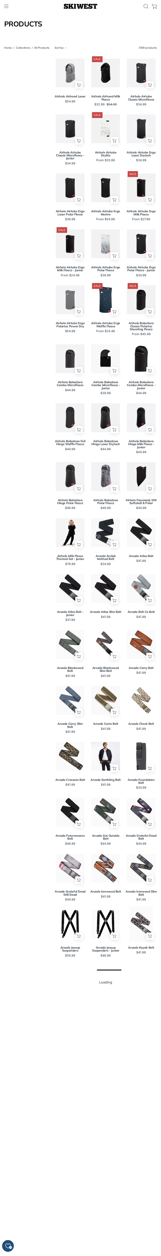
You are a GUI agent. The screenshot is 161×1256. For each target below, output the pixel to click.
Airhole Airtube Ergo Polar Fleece (105, 269)
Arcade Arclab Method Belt (106, 558)
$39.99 (70, 219)
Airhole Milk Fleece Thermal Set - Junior (70, 558)
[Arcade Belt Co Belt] (141, 588)
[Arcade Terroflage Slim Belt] (105, 1148)
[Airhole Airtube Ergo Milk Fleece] (141, 188)
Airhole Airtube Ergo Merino (105, 213)
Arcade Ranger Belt (105, 1003)
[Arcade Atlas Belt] (141, 532)
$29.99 (141, 1011)
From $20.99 (105, 160)
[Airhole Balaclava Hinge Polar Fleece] (70, 476)
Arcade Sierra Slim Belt (106, 1117)
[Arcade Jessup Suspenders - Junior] (105, 924)
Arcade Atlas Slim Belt (105, 611)
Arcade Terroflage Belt (70, 1173)
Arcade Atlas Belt (141, 556)
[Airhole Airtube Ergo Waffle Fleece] (105, 300)
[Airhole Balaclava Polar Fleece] (105, 476)
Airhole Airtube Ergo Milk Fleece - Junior (70, 269)
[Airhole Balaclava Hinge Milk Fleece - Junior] (141, 418)
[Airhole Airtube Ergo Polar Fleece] (105, 244)
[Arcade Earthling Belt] (105, 756)
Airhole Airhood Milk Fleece (105, 98)
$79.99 (70, 563)
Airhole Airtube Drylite (106, 154)
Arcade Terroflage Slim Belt (105, 1173)
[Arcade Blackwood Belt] (70, 644)
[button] (145, 6)
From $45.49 (141, 334)
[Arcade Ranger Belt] (105, 980)
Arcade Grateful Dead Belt (141, 837)
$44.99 (70, 390)
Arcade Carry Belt (141, 667)
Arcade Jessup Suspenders (70, 949)
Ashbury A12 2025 (141, 1227)
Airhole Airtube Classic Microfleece (141, 98)
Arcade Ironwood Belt (105, 891)
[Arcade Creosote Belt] (70, 756)
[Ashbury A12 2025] (141, 1204)
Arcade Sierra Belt (70, 1115)
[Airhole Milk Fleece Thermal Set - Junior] (70, 532)
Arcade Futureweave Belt (70, 837)
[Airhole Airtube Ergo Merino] (105, 188)
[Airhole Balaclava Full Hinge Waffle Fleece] (70, 418)
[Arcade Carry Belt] (141, 644)
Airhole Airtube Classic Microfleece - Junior (70, 155)
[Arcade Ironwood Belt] (105, 868)
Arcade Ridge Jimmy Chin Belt (106, 1061)
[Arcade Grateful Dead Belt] (141, 812)
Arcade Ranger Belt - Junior (141, 1005)
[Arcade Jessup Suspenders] (70, 924)
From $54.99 (105, 219)
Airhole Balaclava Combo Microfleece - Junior (105, 385)
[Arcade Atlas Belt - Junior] (70, 588)
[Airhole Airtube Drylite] (105, 129)
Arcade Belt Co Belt (141, 611)
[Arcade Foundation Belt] (141, 756)
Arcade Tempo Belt (141, 1115)
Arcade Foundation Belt (141, 781)
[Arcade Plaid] (70, 980)
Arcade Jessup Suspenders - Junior (105, 949)
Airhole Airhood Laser (70, 96)
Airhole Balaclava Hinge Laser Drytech (105, 443)
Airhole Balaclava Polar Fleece (105, 502)
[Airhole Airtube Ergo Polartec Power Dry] (70, 300)
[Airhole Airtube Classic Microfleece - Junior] (70, 129)
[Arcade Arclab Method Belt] (105, 532)
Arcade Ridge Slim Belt (141, 1061)
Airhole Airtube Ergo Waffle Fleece (105, 325)
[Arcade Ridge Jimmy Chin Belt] (105, 1036)
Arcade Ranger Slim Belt (70, 1061)
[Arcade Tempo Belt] (141, 1092)
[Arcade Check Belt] (141, 700)
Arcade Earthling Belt (106, 779)
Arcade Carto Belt (105, 723)
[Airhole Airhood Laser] (70, 73)
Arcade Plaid (70, 1003)
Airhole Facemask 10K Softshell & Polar (141, 502)
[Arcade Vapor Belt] (70, 1204)
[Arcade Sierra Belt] (70, 1092)
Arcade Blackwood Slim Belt (105, 669)
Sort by (59, 47)
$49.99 (70, 507)
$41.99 (141, 560)
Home (8, 47)
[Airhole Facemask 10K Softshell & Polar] (141, 476)
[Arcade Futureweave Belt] (70, 812)
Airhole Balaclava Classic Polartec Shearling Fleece (141, 326)
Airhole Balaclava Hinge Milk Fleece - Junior (141, 444)
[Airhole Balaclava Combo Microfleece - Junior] (105, 359)
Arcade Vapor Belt (70, 1227)
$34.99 (141, 104)
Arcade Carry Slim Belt (70, 725)
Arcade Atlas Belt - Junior (70, 613)
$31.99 (70, 619)
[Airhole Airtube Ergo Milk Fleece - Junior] (70, 244)
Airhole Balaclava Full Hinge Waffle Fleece (70, 443)
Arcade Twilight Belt (141, 1171)
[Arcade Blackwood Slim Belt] (105, 644)
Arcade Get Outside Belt (105, 837)
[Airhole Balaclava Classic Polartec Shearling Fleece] (141, 300)
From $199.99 (141, 1232)
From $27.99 (141, 219)
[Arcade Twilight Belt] (141, 1148)
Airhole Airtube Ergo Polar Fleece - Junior (141, 269)
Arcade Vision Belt (106, 1227)
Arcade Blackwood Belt (70, 669)
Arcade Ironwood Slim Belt (141, 893)
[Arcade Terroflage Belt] (70, 1148)
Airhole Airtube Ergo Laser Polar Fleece (70, 213)
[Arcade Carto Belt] (105, 700)
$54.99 (70, 101)
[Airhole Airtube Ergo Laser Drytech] (141, 129)
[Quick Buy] (79, 85)
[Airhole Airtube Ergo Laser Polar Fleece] (70, 188)
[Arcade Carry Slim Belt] (70, 700)
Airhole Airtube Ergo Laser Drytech (141, 154)
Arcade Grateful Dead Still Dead (70, 893)
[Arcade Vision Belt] (105, 1204)
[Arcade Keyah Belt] (141, 924)
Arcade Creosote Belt (70, 779)
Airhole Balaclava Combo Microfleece (70, 384)
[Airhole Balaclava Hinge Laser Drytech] (105, 418)
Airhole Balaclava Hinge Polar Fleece (70, 502)
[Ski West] (80, 6)
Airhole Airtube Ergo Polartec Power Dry (70, 325)
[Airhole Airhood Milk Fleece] (105, 73)
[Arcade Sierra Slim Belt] (105, 1092)
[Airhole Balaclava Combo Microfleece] (70, 359)
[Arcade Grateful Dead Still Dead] (70, 868)
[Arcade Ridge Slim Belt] (141, 1036)
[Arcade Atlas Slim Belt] (105, 588)
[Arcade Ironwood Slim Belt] (141, 868)
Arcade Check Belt (141, 723)
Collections (23, 47)
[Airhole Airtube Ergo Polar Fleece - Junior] (141, 244)
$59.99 (70, 955)
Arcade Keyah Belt (141, 947)
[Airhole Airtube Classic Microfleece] (141, 73)
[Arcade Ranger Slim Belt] (70, 1036)
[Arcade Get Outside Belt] (105, 812)
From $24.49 (70, 275)
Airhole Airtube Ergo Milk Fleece (141, 213)
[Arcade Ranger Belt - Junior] (141, 980)
